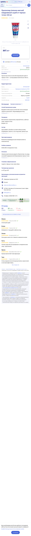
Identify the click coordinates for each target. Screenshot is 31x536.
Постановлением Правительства (10, 287)
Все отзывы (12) (15, 265)
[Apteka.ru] (4, 2)
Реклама (27, 199)
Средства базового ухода (10, 269)
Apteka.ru (20, 273)
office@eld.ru (7, 192)
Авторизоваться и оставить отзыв (12, 214)
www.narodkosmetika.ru (10, 185)
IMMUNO (27, 100)
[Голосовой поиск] (26, 5)
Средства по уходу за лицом (21, 269)
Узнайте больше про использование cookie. (12, 529)
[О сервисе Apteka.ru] (29, 1)
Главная (3, 269)
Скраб (27, 98)
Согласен (15, 532)
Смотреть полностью (16, 104)
